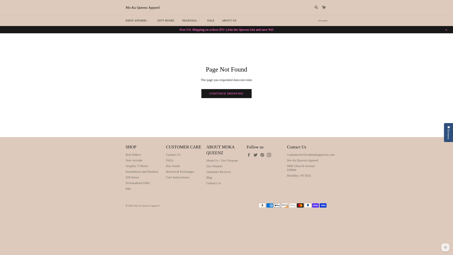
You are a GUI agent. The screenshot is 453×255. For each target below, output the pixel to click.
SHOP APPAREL (137, 20)
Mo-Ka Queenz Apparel (143, 7)
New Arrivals (134, 160)
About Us (229, 20)
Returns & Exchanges (180, 171)
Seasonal (190, 20)
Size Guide (173, 166)
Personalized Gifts (138, 183)
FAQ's (169, 160)
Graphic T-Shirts (137, 166)
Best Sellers (133, 154)
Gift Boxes (165, 20)
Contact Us (173, 154)
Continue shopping (226, 93)
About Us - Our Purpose (222, 160)
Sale (210, 20)
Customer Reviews (218, 172)
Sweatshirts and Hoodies (142, 171)
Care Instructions (177, 177)
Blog (209, 177)
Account (322, 20)
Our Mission (214, 166)
